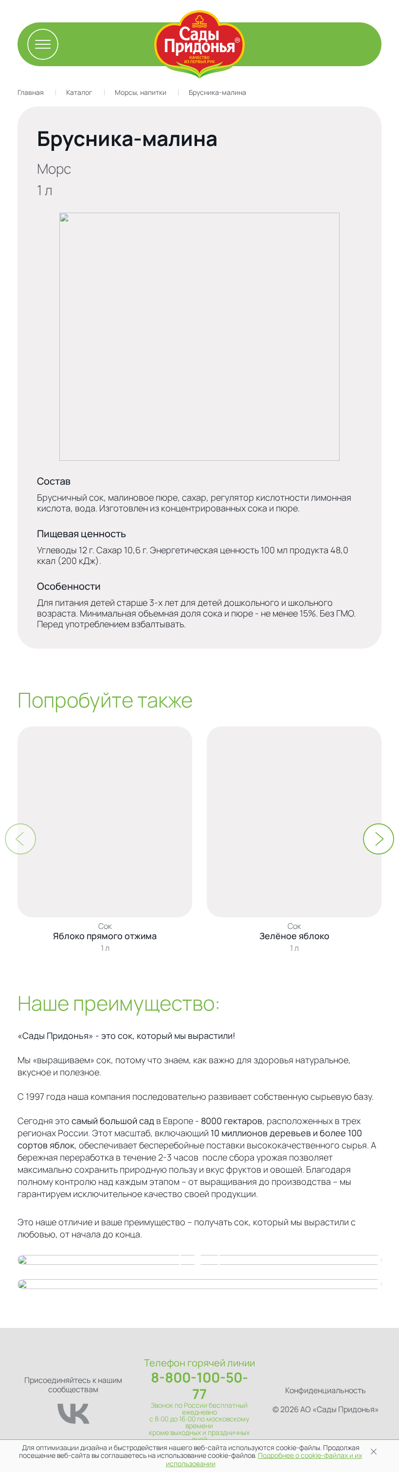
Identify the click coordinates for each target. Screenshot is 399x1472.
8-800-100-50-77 (199, 1385)
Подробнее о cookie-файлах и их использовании (264, 1459)
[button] (378, 838)
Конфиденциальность (325, 1390)
